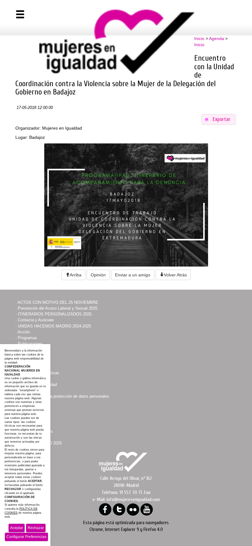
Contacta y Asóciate (36, 320)
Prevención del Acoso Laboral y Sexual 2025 (57, 308)
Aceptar (16, 528)
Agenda (216, 38)
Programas (27, 337)
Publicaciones (30, 343)
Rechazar (36, 528)
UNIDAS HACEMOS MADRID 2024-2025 (54, 326)
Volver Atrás (175, 274)
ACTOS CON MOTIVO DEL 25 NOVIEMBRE (58, 302)
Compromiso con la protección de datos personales (63, 396)
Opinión (98, 274)
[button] (218, 119)
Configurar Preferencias (26, 537)
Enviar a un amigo (132, 274)
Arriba (75, 274)
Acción (24, 332)
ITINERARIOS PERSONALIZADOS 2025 (55, 314)
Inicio (199, 38)
